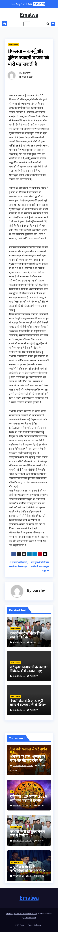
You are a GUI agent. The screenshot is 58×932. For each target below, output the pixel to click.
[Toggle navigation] (26, 24)
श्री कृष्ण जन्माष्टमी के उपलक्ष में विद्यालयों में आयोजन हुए (28, 668)
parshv (26, 72)
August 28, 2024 (22, 805)
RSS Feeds (20, 925)
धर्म (12, 752)
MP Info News (16, 862)
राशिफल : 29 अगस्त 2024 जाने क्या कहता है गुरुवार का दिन (28, 799)
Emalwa (29, 14)
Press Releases (35, 925)
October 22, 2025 (23, 765)
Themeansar (30, 917)
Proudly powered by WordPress (21, 913)
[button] (48, 23)
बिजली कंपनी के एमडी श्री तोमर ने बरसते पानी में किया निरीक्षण (27, 704)
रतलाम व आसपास (13, 44)
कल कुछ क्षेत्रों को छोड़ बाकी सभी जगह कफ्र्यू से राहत (40, 566)
